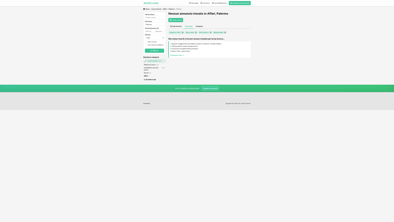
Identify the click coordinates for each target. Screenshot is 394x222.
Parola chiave (149, 14)
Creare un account (210, 88)
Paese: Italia (190, 32)
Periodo (148, 35)
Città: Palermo (204, 32)
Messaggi (194, 3)
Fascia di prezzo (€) (152, 28)
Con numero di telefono (155, 45)
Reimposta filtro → (177, 55)
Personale (188, 26)
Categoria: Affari (175, 32)
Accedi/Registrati (220, 3)
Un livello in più (150, 79)
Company (199, 26)
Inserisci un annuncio (240, 3)
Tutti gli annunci (176, 26)
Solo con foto (152, 42)
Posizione (206, 3)
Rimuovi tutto (218, 32)
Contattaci (146, 103)
